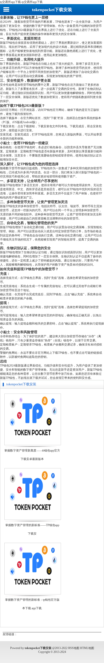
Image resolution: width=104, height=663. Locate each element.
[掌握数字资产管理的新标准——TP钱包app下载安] (32, 519)
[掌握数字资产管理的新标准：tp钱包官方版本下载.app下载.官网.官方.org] (32, 594)
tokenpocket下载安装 (52, 9)
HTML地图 (87, 648)
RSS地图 (73, 648)
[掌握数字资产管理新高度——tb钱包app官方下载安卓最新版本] (32, 445)
